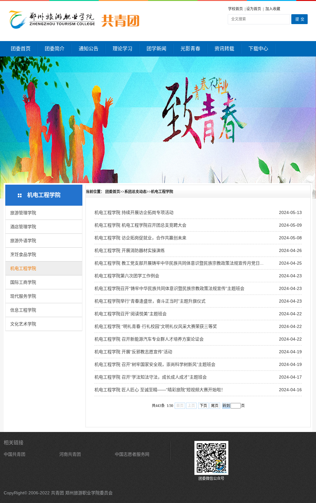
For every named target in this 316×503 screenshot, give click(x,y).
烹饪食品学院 (23, 254)
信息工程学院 (23, 310)
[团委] (106, 19)
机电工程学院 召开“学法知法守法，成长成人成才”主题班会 (150, 377)
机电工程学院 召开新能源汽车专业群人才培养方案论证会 (149, 339)
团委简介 (54, 48)
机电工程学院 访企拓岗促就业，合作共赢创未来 (140, 237)
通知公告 (88, 48)
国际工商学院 (23, 282)
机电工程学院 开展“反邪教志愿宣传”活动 (133, 351)
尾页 (214, 406)
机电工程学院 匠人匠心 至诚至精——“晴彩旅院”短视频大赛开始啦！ (159, 389)
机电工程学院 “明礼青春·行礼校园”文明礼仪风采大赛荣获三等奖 (155, 326)
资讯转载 (224, 48)
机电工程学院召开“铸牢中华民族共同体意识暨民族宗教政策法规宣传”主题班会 (169, 288)
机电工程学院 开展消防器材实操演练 (129, 250)
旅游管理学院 (23, 212)
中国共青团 (14, 454)
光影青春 (190, 48)
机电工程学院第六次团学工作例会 (126, 275)
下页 (203, 406)
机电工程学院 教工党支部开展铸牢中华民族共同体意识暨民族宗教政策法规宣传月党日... (179, 263)
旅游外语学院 (23, 240)
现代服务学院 (23, 296)
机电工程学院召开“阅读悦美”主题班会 (130, 313)
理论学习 (122, 48)
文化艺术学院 (23, 323)
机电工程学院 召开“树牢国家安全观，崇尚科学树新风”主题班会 (154, 364)
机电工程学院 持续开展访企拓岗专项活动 (133, 212)
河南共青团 (70, 454)
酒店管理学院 (23, 226)
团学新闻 (156, 48)
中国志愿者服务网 (132, 454)
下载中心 (258, 48)
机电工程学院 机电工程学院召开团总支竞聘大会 (140, 225)
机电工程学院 (23, 268)
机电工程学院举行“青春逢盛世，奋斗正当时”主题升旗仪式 (150, 301)
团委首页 (21, 48)
